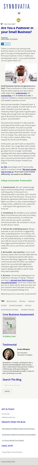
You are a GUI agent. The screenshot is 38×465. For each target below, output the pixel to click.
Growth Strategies (15, 305)
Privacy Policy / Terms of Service (12, 452)
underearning (21, 93)
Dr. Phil (4, 167)
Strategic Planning (27, 309)
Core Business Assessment (18, 314)
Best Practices (12, 301)
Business (22, 301)
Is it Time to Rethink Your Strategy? (13, 440)
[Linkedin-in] (18, 20)
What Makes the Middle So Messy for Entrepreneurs (18, 429)
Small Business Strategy (9, 309)
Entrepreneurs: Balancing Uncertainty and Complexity (19, 434)
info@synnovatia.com (8, 417)
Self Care (28, 305)
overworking (6, 95)
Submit (7, 391)
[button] (19, 13)
